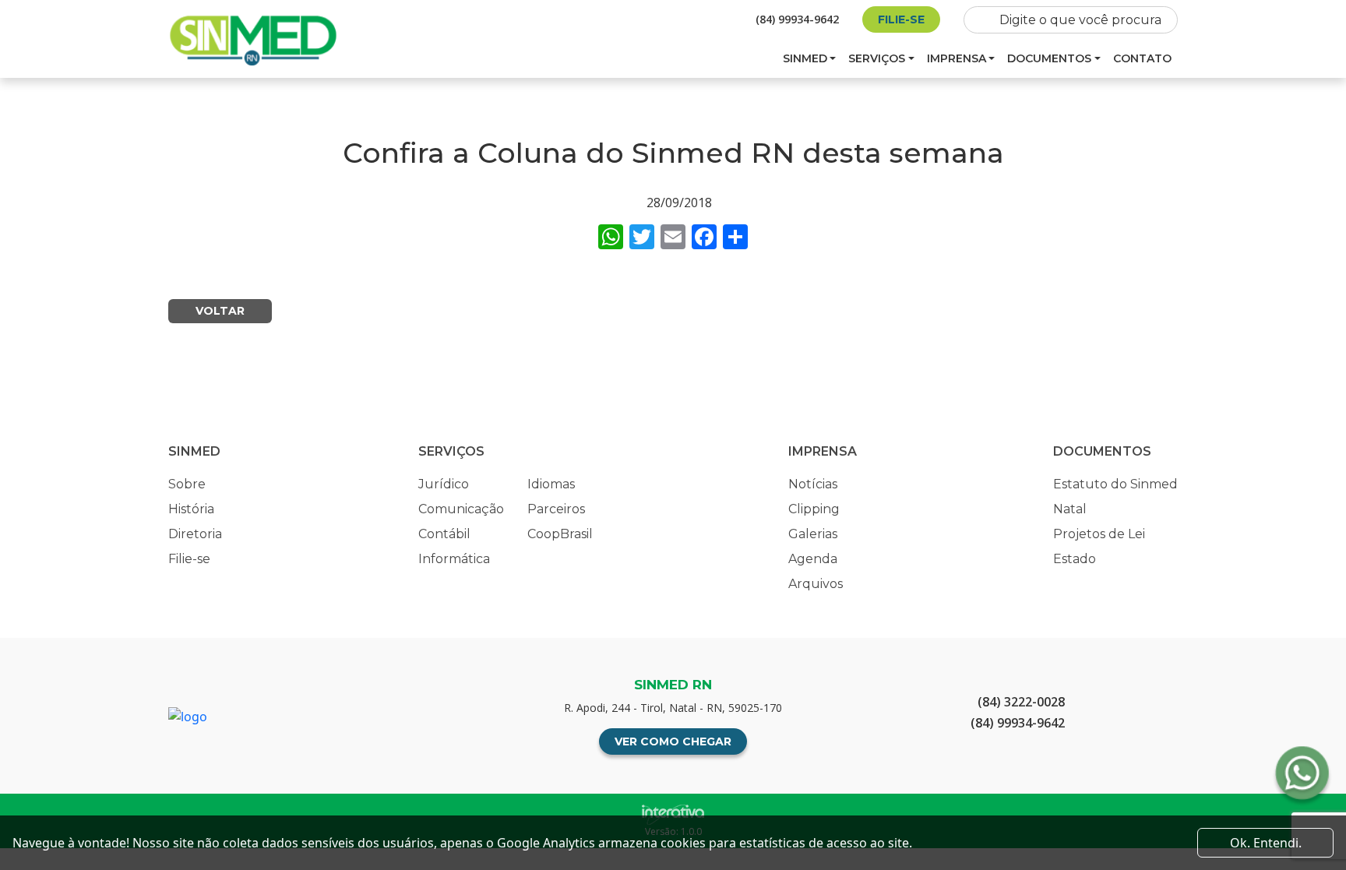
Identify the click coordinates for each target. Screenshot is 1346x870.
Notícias (812, 484)
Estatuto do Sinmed (1115, 484)
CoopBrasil (560, 534)
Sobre (187, 484)
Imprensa (956, 58)
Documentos (1049, 58)
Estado (1074, 558)
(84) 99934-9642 (797, 19)
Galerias (812, 534)
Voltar (220, 311)
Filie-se (901, 19)
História (191, 509)
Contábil (444, 534)
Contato (1142, 58)
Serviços (876, 58)
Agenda (812, 558)
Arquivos (815, 583)
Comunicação (461, 509)
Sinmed (805, 58)
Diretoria (195, 534)
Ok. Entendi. (1266, 842)
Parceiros (556, 509)
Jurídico (443, 484)
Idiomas (551, 484)
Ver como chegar (673, 741)
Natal (1070, 509)
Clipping (814, 509)
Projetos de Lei (1099, 534)
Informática (454, 558)
